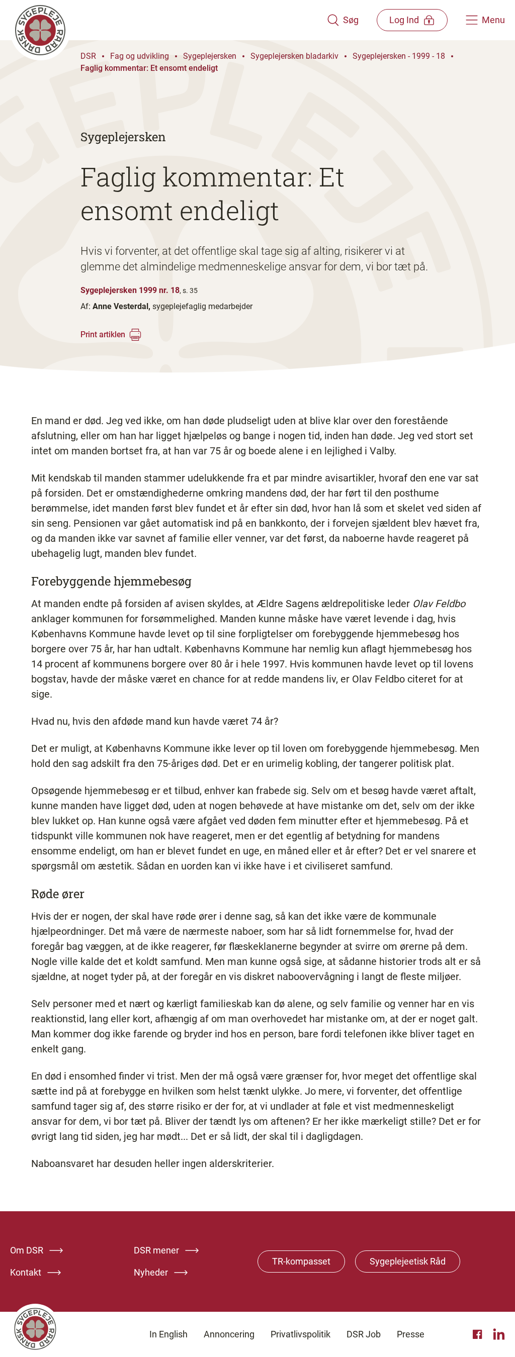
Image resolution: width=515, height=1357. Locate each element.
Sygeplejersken (209, 56)
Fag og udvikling (139, 56)
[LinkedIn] (499, 1334)
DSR (88, 56)
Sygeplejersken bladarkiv (294, 56)
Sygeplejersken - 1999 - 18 (399, 56)
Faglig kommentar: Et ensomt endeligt (149, 68)
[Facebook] (479, 1334)
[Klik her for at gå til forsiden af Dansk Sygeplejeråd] (168, 20)
